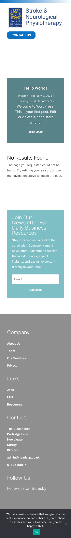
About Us (13, 343)
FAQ (10, 397)
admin (25, 95)
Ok (36, 532)
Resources (14, 404)
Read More (36, 132)
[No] (66, 524)
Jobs (10, 390)
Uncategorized (27, 101)
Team (11, 351)
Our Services (16, 358)
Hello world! (35, 88)
